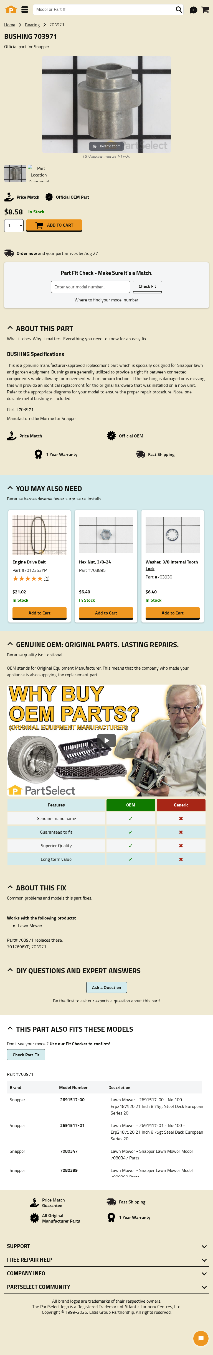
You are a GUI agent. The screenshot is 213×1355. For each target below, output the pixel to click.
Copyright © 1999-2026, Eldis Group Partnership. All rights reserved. (106, 1312)
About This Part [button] (44, 328)
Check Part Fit (26, 1054)
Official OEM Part (72, 197)
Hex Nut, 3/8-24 (95, 562)
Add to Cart (60, 225)
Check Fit (147, 286)
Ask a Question (106, 987)
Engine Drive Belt (29, 562)
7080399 (69, 1170)
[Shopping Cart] (205, 10)
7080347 (69, 1151)
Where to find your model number (106, 300)
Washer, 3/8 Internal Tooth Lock (172, 565)
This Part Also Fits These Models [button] (74, 1029)
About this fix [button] (41, 887)
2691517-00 (72, 1099)
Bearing (32, 24)
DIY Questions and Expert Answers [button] (78, 970)
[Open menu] (24, 9)
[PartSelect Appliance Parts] (11, 9)
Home (9, 24)
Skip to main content (106, 47)
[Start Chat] (201, 1338)
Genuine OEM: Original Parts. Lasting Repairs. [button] (97, 644)
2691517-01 (72, 1125)
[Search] (179, 10)
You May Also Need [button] (49, 488)
